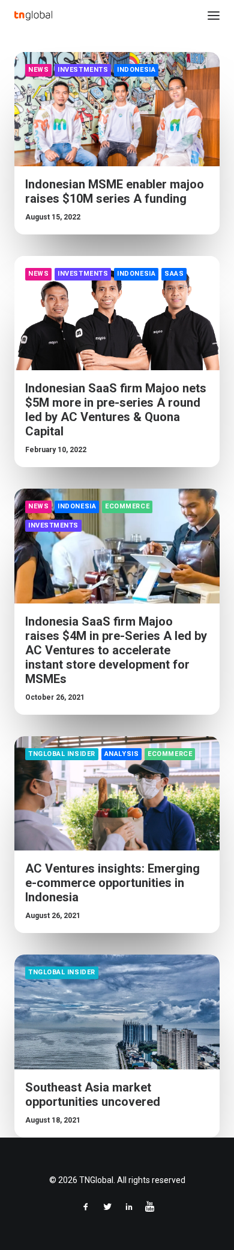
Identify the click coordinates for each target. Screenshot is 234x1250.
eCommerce (127, 506)
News (38, 70)
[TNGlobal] (33, 15)
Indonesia (136, 70)
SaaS (174, 274)
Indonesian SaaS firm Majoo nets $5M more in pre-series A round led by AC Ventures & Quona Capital (115, 409)
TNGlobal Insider (61, 754)
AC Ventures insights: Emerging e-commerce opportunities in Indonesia (112, 882)
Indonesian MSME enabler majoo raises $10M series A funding (114, 191)
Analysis (121, 754)
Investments (83, 70)
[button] (213, 15)
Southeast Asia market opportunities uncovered (92, 1094)
